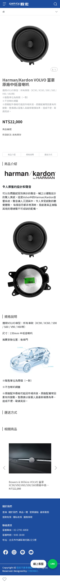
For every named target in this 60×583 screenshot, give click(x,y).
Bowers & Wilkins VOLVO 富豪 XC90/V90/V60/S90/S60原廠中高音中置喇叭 (29, 483)
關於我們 (12, 512)
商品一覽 (23, 512)
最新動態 (44, 512)
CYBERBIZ (32, 570)
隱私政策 (17, 517)
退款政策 (6, 517)
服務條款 (28, 517)
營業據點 (34, 512)
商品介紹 (12, 154)
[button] (56, 468)
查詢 (4, 512)
